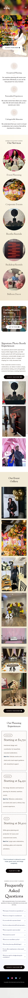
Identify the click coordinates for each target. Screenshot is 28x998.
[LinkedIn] (16, 978)
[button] (26, 7)
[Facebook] (8, 978)
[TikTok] (20, 978)
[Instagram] (12, 978)
